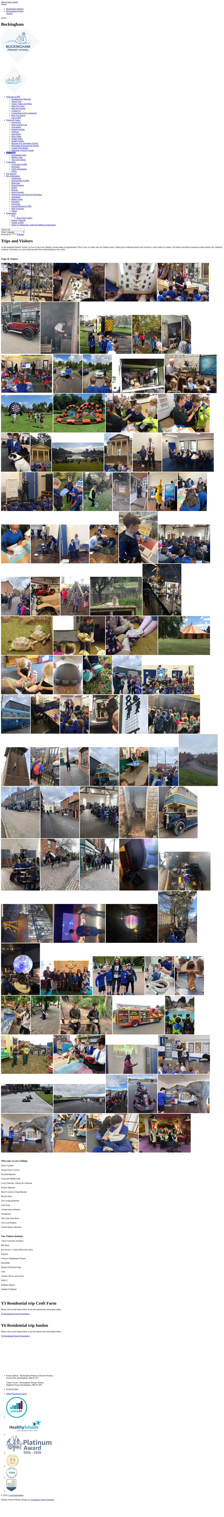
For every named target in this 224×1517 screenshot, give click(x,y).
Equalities (15, 201)
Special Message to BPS (21, 206)
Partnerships (11, 213)
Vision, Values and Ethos (21, 104)
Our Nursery (11, 174)
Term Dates (16, 134)
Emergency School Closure (22, 150)
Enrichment (11, 153)
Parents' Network (18, 220)
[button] (7, 18)
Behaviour (15, 183)
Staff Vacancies (17, 208)
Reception (15, 167)
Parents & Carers (13, 120)
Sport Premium (17, 192)
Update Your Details (19, 148)
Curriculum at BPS (19, 164)
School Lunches (18, 129)
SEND (14, 188)
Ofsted (14, 211)
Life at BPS (16, 118)
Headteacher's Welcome (21, 99)
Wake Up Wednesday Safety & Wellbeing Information (33, 225)
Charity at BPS (17, 222)
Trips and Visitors (18, 160)
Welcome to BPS (13, 97)
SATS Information (18, 169)
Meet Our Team (17, 106)
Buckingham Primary (15, 9)
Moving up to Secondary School (24, 143)
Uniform (14, 132)
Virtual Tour (16, 101)
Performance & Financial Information (26, 195)
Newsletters (16, 127)
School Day (16, 122)
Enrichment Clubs (18, 155)
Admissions (16, 178)
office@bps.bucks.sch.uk (16, 1394)
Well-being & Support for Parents (25, 146)
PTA (13, 215)
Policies (14, 190)
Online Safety (17, 139)
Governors (15, 204)
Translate (20, 234)
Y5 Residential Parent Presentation (15, 1314)
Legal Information (16, 1495)
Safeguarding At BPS (20, 181)
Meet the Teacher (18, 108)
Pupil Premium (17, 185)
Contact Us (16, 111)
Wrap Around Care (19, 125)
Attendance (16, 197)
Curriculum (11, 162)
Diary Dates (16, 136)
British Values (17, 199)
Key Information (13, 176)
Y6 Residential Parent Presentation (15, 1336)
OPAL (14, 171)
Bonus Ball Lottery (24, 218)
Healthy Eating (17, 141)
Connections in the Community (24, 113)
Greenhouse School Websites (42, 1500)
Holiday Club (17, 157)
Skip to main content (9, 2)
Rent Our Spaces (18, 115)
